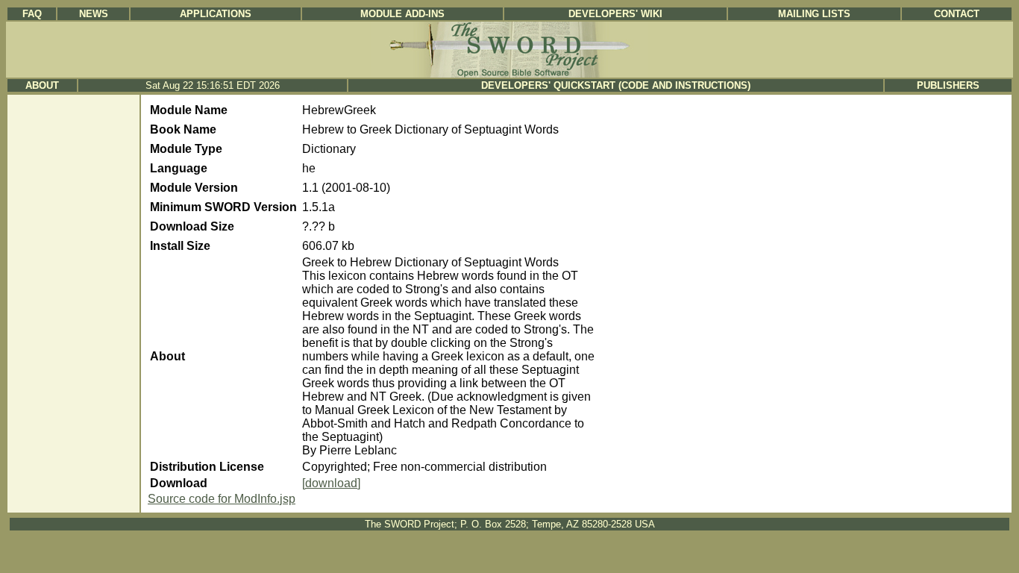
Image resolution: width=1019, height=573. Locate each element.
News (93, 13)
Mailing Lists (814, 13)
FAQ (32, 13)
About (42, 85)
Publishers (948, 85)
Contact (956, 13)
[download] (331, 483)
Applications (215, 13)
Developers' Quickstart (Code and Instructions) (615, 85)
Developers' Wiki (615, 13)
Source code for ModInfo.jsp (221, 498)
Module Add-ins (402, 13)
